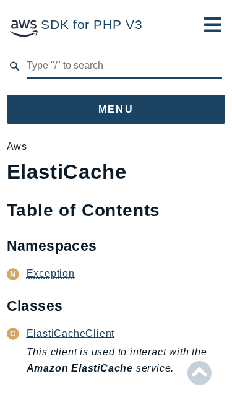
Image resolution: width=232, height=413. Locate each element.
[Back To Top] (199, 373)
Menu (116, 109)
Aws (17, 146)
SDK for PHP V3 (91, 24)
